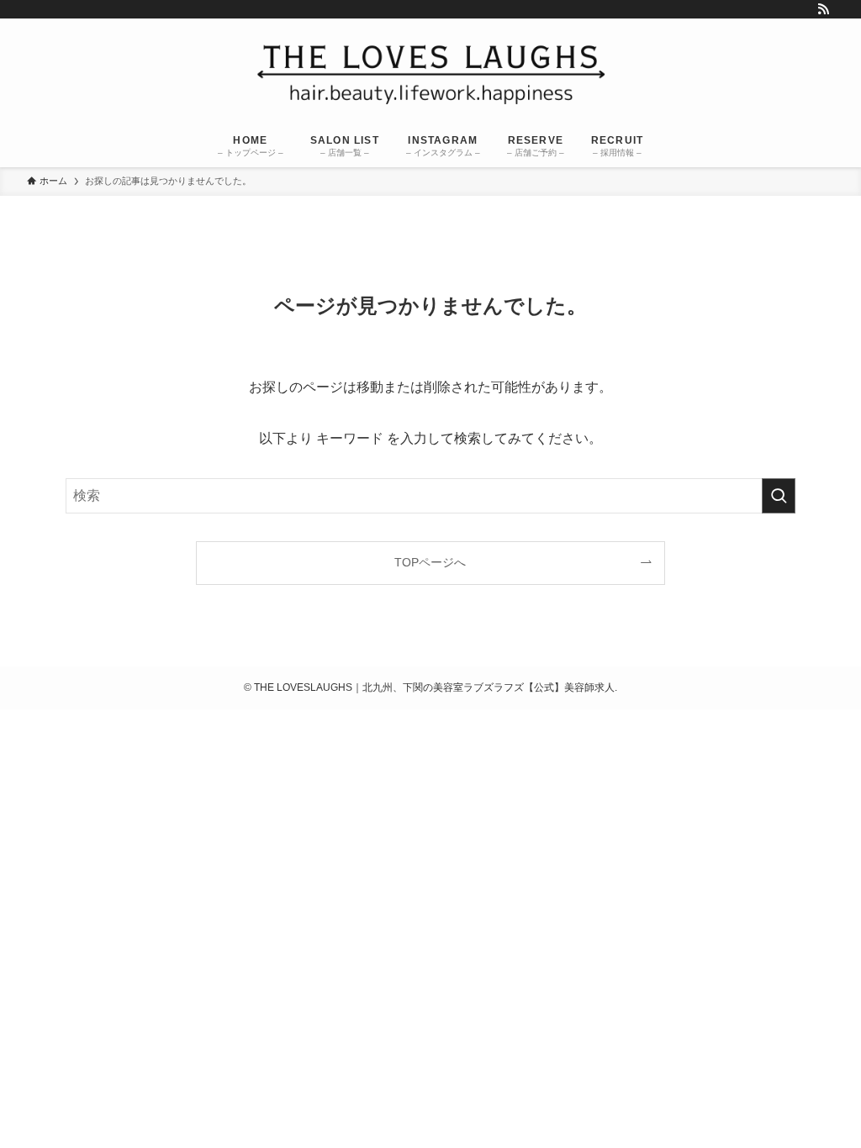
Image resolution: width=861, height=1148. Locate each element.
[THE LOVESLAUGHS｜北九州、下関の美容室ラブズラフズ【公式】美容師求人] (430, 73)
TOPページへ (430, 562)
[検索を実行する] (778, 495)
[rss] (823, 9)
